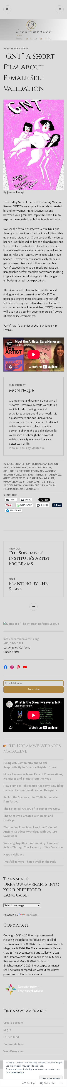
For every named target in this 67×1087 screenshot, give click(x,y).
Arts (6, 48)
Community (20, 467)
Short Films (46, 481)
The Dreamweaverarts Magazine (32, 748)
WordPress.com (13, 1051)
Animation (51, 463)
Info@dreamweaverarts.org (21, 639)
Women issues (30, 489)
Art (7, 467)
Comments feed (13, 1044)
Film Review (53, 474)
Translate (31, 915)
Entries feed (11, 1037)
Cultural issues (40, 467)
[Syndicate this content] (4, 746)
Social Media (13, 485)
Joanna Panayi (37, 478)
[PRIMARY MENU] (60, 9)
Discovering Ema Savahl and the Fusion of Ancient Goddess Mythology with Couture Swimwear (30, 832)
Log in (7, 1029)
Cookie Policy (17, 1072)
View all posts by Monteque (27, 448)
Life (52, 478)
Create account (13, 1022)
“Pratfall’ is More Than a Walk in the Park (29, 861)
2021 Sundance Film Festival (23, 463)
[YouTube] (25, 667)
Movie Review (19, 48)
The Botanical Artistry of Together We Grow (31, 808)
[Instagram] (12, 667)
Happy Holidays (13, 854)
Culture (10, 471)
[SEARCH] (7, 9)
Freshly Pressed (15, 478)
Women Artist (33, 485)
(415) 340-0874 (13, 643)
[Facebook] (5, 667)
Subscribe (33, 689)
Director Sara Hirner (30, 474)
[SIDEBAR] (33, 607)
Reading (30, 481)
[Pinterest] (18, 667)
